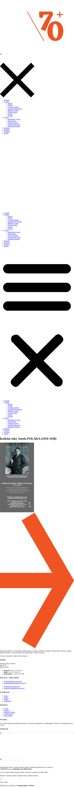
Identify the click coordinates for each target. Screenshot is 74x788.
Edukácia (7, 242)
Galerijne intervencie (14, 237)
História (10, 216)
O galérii (6, 215)
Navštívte (7, 244)
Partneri (10, 227)
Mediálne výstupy (13, 223)
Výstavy (6, 230)
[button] (37, 323)
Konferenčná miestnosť (15, 222)
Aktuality (7, 213)
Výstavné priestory (13, 220)
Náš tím (10, 218)
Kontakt (10, 229)
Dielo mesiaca (12, 234)
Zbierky (6, 246)
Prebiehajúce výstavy (14, 232)
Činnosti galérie (12, 225)
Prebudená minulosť (14, 239)
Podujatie (7, 241)
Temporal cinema (13, 236)
